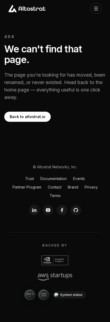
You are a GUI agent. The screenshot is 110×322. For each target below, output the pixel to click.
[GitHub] (75, 210)
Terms (55, 195)
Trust (29, 178)
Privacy (91, 187)
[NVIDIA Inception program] (55, 260)
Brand (73, 187)
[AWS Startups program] (54, 277)
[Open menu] (96, 8)
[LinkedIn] (34, 210)
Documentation (53, 178)
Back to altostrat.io (27, 116)
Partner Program (27, 187)
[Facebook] (62, 210)
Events (79, 178)
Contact (54, 187)
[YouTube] (48, 210)
